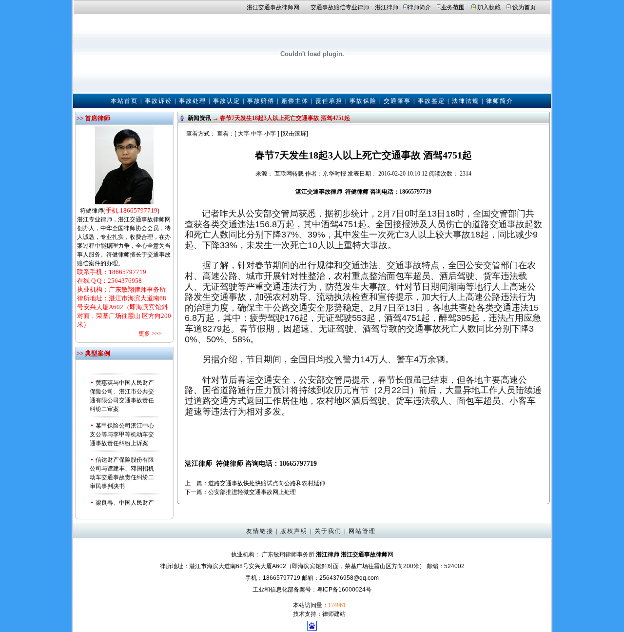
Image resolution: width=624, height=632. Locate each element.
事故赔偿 (260, 101)
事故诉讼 (158, 101)
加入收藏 (489, 7)
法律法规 (465, 101)
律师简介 (419, 7)
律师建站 (334, 614)
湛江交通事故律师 (270, 7)
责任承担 (329, 101)
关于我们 (328, 531)
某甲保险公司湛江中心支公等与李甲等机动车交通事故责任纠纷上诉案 (122, 430)
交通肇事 (397, 101)
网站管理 (362, 531)
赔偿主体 (295, 101)
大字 (244, 133)
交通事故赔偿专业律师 (340, 7)
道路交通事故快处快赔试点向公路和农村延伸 (266, 483)
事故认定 (226, 101)
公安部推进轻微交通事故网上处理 (252, 492)
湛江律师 (386, 7)
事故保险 (363, 101)
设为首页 (524, 7)
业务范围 (453, 7)
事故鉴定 (431, 101)
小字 (270, 133)
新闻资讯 (199, 118)
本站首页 (124, 101)
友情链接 (259, 531)
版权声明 (294, 531)
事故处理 (192, 101)
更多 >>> (150, 333)
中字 (257, 133)
